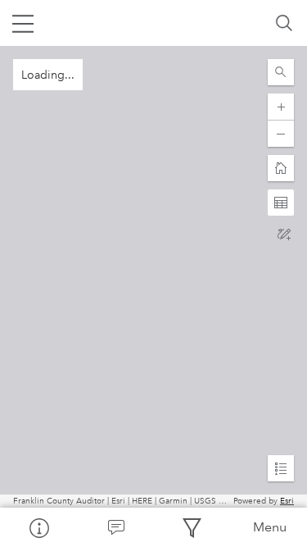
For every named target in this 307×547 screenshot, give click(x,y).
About (38, 527)
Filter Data (192, 527)
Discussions (115, 527)
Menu (270, 527)
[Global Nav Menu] (23, 23)
